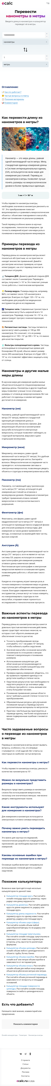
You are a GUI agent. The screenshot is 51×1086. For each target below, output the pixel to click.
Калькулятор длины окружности (21, 913)
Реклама (25, 1072)
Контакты (25, 1076)
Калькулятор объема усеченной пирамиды (27, 974)
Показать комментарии (25, 1024)
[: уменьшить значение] (47, 36)
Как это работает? (13, 92)
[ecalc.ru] (8, 3)
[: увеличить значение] (47, 33)
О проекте (25, 1060)
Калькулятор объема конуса (20, 965)
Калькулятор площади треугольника (23, 934)
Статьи (25, 1064)
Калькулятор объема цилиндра (21, 948)
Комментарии (11, 103)
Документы (25, 1068)
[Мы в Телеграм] (25, 1054)
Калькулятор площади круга (20, 896)
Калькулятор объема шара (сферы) (23, 922)
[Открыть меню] (48, 3)
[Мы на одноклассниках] (30, 1054)
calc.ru (22, 1081)
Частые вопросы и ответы (17, 95)
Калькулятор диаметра (17, 905)
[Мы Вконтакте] (20, 1054)
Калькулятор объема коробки (20, 957)
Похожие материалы (14, 99)
